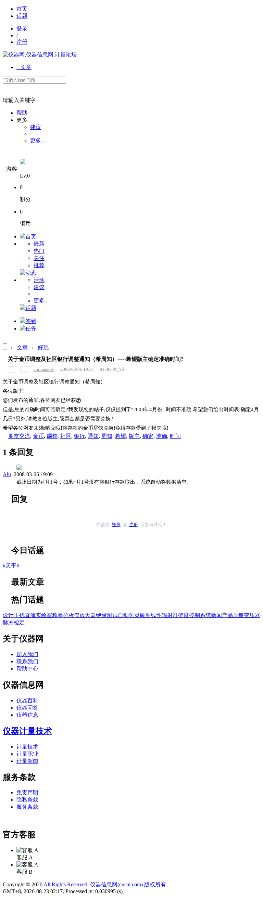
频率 (57, 615)
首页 (21, 9)
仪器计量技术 (27, 731)
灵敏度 (142, 615)
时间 (175, 436)
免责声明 (27, 792)
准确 (161, 436)
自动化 (126, 615)
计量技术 (27, 746)
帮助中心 (27, 668)
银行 (79, 436)
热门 (39, 251)
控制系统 (200, 615)
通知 (93, 436)
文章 (24, 67)
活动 (39, 280)
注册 (21, 42)
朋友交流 (19, 436)
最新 (39, 244)
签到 (30, 321)
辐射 (167, 615)
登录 (21, 28)
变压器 (252, 615)
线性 (156, 615)
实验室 (44, 615)
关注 (39, 258)
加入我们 (27, 654)
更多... (37, 140)
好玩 (43, 347)
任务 (30, 328)
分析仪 (71, 615)
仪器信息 (27, 715)
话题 (21, 16)
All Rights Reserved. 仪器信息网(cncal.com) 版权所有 (104, 884)
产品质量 (233, 615)
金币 (38, 436)
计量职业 (27, 754)
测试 (112, 615)
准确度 (181, 615)
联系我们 (27, 661)
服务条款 (27, 807)
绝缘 (101, 615)
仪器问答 (27, 707)
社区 (65, 436)
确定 (147, 436)
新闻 (216, 615)
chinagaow (44, 369)
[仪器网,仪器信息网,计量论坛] (40, 54)
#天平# (11, 566)
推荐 (39, 265)
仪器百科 (27, 700)
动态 (30, 273)
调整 (52, 436)
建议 (35, 127)
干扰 (19, 615)
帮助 (21, 113)
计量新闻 (27, 761)
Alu (7, 474)
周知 (106, 436)
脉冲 (8, 622)
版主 (134, 436)
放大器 (87, 615)
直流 (30, 615)
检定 (19, 622)
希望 (120, 436)
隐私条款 (27, 800)
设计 (8, 615)
